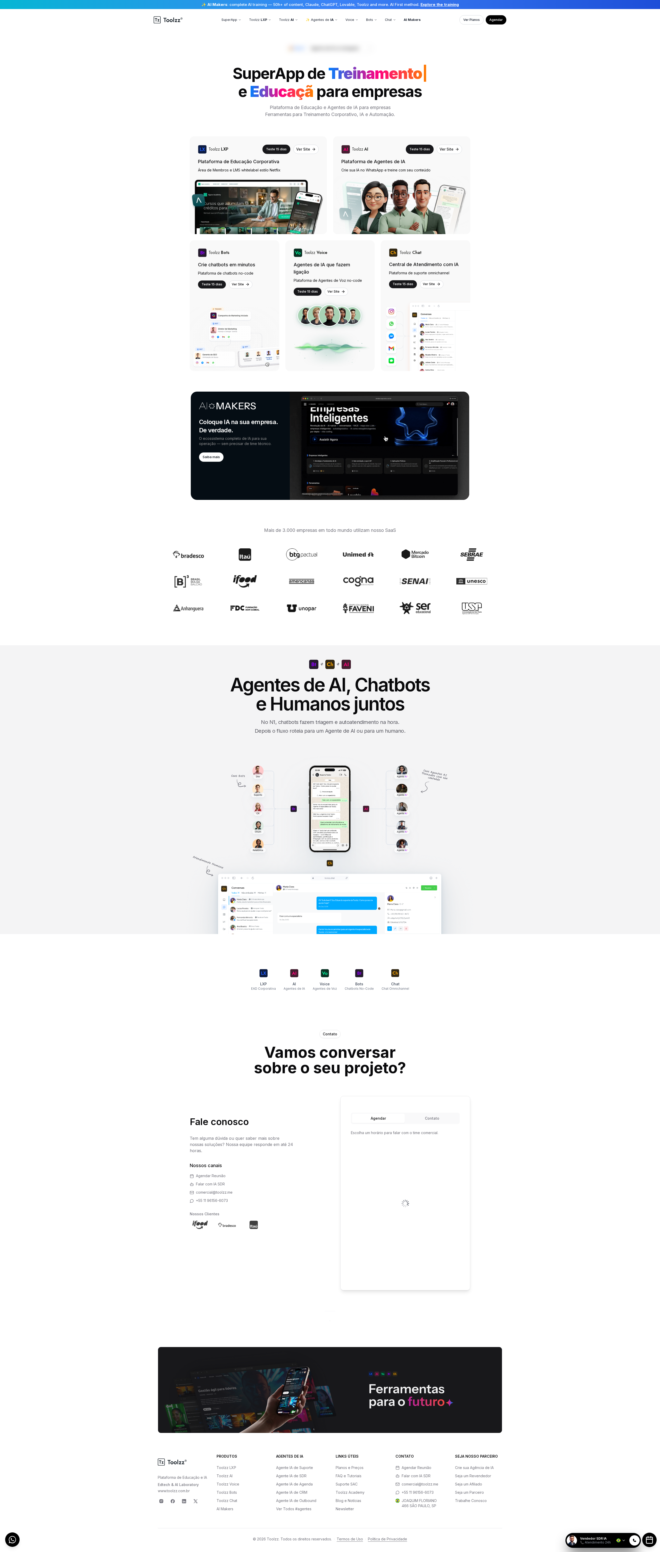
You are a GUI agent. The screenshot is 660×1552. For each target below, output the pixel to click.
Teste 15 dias (276, 149)
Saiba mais (211, 457)
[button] (330, 446)
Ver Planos (471, 20)
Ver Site (303, 149)
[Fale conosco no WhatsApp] (12, 1539)
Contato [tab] (432, 1118)
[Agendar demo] (649, 1540)
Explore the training (439, 4)
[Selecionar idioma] (621, 1540)
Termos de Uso (350, 1539)
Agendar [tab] (378, 1118)
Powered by (623, 1529)
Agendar (496, 20)
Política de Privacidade (387, 1539)
